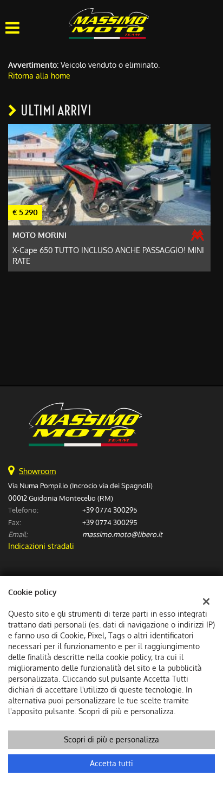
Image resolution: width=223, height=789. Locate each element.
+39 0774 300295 (109, 509)
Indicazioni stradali (41, 546)
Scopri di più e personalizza (111, 739)
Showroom (37, 471)
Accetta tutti (111, 763)
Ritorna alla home (39, 75)
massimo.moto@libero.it (122, 534)
